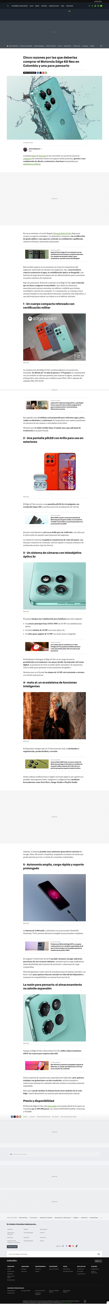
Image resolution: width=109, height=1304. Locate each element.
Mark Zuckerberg (39, 46)
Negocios (69, 6)
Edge (34, 156)
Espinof (37, 1271)
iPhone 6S (43, 1237)
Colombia (26, 1237)
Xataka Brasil (10, 1293)
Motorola (42, 156)
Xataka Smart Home (11, 1276)
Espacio (44, 6)
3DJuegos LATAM (25, 1290)
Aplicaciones (43, 1229)
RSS (73, 1245)
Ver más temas (12, 1246)
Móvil (37, 6)
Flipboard (43, 73)
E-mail (46, 73)
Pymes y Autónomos (94, 1272)
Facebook (92, 6)
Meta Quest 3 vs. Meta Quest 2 (63, 1217)
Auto (31, 6)
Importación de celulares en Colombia (13, 1241)
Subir (97, 1261)
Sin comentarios (30, 73)
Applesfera (10, 1274)
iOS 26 (59, 46)
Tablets (26, 1229)
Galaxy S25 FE (67, 46)
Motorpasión (66, 1269)
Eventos (42, 1232)
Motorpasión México (66, 1291)
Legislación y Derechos (11, 1233)
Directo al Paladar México (54, 1291)
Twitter (89, 6)
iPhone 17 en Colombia (26, 46)
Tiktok (95, 6)
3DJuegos (23, 1269)
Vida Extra (24, 1271)
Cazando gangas (28, 1232)
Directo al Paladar (54, 1269)
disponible (52, 1106)
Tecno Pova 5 (33, 1217)
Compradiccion (81, 1274)
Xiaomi (42, 1241)
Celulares (32, 1116)
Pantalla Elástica (28, 1241)
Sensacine (38, 1269)
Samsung (85, 46)
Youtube (101, 6)
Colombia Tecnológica (20, 6)
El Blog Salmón (95, 1269)
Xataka (9, 1269)
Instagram (98, 6)
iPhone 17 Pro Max (51, 46)
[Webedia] (98, 1)
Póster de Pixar (23, 1217)
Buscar (98, 1254)
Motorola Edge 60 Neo (62, 233)
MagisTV (76, 1217)
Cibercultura (54, 6)
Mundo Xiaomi (11, 1280)
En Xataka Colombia (55, 250)
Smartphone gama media (69, 1116)
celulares (27, 158)
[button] (35, 149)
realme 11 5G (84, 1217)
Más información (67, 1302)
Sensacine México (40, 1290)
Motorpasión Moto (68, 1271)
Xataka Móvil (10, 1271)
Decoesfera (80, 1271)
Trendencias (80, 1269)
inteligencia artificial (31, 164)
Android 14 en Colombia (46, 1217)
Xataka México (11, 1290)
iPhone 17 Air (77, 46)
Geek (62, 6)
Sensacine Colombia (38, 1293)
